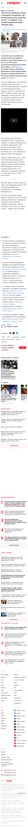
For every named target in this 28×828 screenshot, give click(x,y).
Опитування (17, 698)
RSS (18, 737)
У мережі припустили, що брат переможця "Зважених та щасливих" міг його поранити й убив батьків (9, 398)
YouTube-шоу (17, 700)
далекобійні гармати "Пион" (12, 308)
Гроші (2, 679)
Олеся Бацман (20, 729)
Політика (3, 677)
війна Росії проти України (8, 339)
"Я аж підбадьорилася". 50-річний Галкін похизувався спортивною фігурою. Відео (14, 661)
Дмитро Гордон (21, 710)
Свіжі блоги (5, 409)
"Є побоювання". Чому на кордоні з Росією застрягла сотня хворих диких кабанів (14, 595)
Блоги (15, 682)
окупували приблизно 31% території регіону (11, 256)
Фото (15, 692)
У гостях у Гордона (19, 679)
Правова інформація (6, 759)
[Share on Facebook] (10, 333)
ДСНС (8, 337)
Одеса (2, 715)
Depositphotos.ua (21, 793)
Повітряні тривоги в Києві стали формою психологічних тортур (13, 440)
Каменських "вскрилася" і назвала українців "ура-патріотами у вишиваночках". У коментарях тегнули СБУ (15, 644)
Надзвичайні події (6, 695)
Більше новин (14, 619)
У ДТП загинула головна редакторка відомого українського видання (15, 628)
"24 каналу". (11, 78)
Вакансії (3, 752)
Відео (15, 695)
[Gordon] (13, 3)
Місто (2, 707)
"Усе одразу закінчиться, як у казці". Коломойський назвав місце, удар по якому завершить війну (15, 538)
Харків (3, 337)
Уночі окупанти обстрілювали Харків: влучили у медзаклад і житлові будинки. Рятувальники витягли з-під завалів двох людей (8, 374)
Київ (2, 710)
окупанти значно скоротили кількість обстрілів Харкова (13, 293)
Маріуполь (4, 726)
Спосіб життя (4, 692)
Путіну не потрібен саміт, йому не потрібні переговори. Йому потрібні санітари (13, 420)
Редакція (3, 754)
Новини (3, 671)
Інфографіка (4, 698)
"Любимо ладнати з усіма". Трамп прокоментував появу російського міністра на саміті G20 (11, 589)
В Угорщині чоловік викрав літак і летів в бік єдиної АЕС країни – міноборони (14, 530)
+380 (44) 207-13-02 (10, 772)
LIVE (15, 687)
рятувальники (15, 337)
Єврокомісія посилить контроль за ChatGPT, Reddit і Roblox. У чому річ (12, 570)
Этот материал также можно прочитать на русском (14, 30)
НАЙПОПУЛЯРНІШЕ (7, 497)
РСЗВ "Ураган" (7, 311)
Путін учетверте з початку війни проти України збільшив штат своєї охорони (12, 583)
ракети (17, 339)
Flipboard (19, 735)
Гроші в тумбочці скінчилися (12, 427)
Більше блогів (14, 445)
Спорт (2, 685)
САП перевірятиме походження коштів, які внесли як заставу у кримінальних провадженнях (13, 577)
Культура (3, 687)
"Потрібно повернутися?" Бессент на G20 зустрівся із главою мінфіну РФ (15, 602)
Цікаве (2, 700)
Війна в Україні (10, 7)
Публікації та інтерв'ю (20, 677)
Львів (2, 713)
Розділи (16, 671)
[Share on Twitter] (13, 333)
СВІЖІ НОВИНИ (6, 552)
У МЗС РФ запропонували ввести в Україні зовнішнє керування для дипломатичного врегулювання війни (15, 512)
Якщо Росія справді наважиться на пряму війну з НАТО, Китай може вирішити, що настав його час (13, 413)
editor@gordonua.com (10, 775)
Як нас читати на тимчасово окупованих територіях (7, 764)
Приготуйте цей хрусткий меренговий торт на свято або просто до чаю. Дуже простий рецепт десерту (15, 635)
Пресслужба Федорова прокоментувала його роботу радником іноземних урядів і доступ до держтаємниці (15, 521)
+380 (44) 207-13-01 (10, 770)
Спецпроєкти (17, 703)
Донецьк (3, 718)
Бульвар (4, 382)
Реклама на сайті (5, 757)
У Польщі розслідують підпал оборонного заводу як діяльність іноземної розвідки (13, 565)
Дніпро (3, 723)
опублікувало (15, 67)
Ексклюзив (17, 690)
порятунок (4, 341)
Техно (2, 690)
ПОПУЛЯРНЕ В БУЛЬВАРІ (10, 623)
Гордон (3, 7)
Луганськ (3, 728)
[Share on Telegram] (17, 333)
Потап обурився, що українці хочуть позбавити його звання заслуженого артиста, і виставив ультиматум (15, 653)
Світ (2, 682)
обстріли (23, 337)
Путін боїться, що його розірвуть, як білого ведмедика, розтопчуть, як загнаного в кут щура (13, 433)
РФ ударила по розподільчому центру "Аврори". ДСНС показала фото (16, 614)
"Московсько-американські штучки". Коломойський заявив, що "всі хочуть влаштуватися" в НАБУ (12, 559)
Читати (22, 347)
